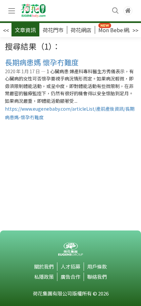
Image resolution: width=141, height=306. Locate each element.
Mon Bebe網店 (116, 30)
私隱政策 (44, 276)
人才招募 (70, 266)
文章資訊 (25, 30)
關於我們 (44, 266)
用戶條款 (97, 266)
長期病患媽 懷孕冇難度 (42, 62)
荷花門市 (53, 30)
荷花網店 (80, 30)
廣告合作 (70, 276)
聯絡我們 (97, 276)
